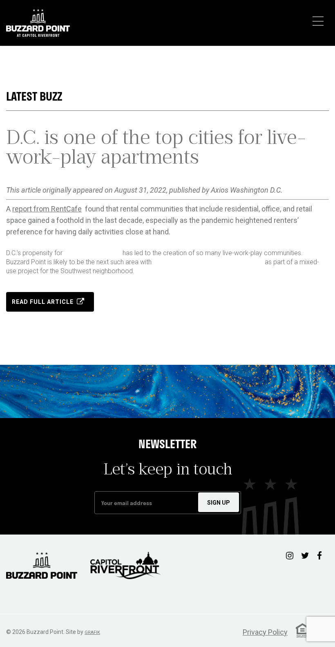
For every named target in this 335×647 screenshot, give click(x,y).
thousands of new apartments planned (208, 262)
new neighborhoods (92, 253)
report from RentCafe (47, 208)
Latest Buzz (34, 96)
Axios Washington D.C (246, 190)
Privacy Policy (265, 632)
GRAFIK (92, 632)
